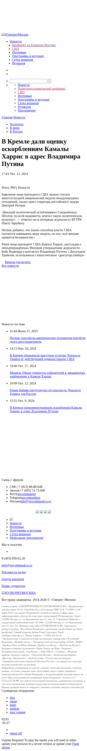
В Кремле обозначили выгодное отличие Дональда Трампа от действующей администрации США (45, 357)
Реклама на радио (14, 572)
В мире (15, 128)
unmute (14, 708)
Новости (16, 41)
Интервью (19, 52)
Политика (16, 124)
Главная (7, 117)
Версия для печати (18, 262)
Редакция (18, 63)
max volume (17, 712)
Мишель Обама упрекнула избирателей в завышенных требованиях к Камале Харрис (47, 374)
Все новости (10, 265)
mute (13, 705)
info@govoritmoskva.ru (35, 501)
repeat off (16, 733)
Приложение (27, 110)
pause (13, 701)
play (12, 697)
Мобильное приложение (27, 537)
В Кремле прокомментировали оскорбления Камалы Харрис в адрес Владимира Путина (46, 409)
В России (16, 131)
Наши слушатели (13, 586)
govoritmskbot (26, 494)
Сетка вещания (22, 59)
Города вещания (13, 579)
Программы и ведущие (28, 56)
